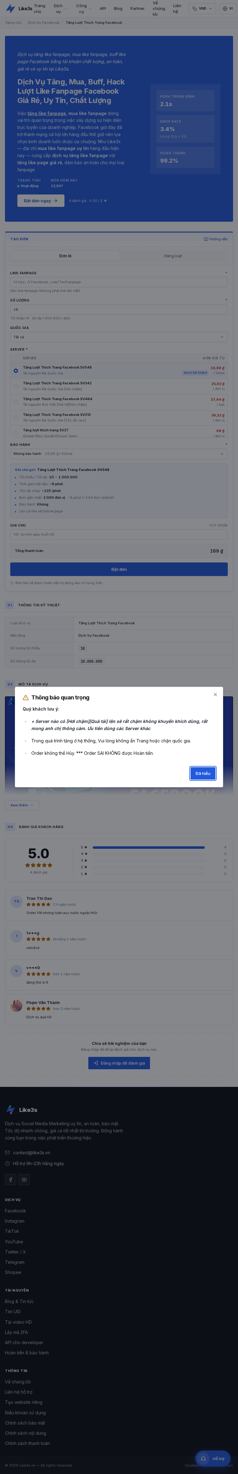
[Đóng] (215, 694)
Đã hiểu (203, 773)
